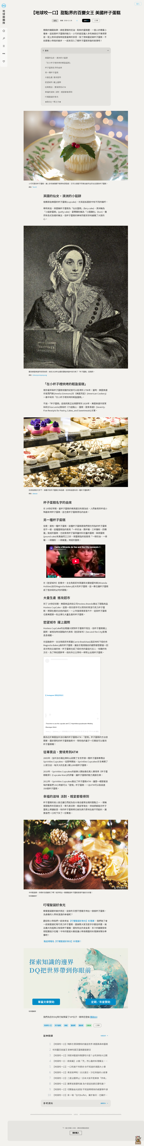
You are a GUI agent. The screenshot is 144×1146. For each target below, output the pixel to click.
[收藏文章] (77, 20)
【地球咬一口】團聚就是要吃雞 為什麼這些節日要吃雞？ (79, 1083)
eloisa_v (48, 731)
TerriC (34, 187)
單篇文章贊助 (46, 1002)
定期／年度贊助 (100, 1002)
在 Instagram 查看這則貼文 (54, 695)
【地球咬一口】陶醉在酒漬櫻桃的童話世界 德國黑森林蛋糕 (80, 1043)
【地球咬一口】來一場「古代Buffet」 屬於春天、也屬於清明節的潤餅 (80, 1095)
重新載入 (75, 1133)
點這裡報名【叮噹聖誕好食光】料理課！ (63, 941)
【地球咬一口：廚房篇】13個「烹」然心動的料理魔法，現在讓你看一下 (80, 1061)
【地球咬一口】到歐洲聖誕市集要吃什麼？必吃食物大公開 (80, 1055)
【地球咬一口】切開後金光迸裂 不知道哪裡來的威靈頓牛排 (80, 1089)
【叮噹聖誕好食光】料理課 (81, 920)
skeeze (34, 493)
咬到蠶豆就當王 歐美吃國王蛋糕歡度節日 (72, 1049)
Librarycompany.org (39, 375)
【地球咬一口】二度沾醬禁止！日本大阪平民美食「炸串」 (80, 1078)
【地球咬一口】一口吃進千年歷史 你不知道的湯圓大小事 (79, 1066)
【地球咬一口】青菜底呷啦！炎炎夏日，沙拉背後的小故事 (80, 1072)
